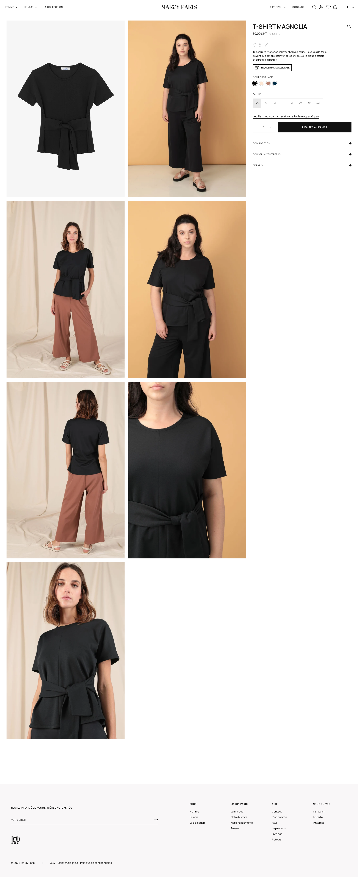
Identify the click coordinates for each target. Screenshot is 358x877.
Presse (235, 828)
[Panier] (335, 7)
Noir (255, 83)
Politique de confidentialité (96, 863)
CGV (52, 863)
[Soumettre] (156, 820)
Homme (194, 811)
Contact (277, 811)
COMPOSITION (261, 143)
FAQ (274, 822)
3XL (310, 103)
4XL (318, 103)
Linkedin (318, 817)
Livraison (277, 834)
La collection (197, 822)
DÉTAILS (258, 165)
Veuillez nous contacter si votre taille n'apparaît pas (286, 116)
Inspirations (279, 828)
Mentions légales (68, 863)
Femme (194, 817)
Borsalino (268, 83)
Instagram (319, 811)
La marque (237, 811)
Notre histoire (239, 817)
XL (292, 103)
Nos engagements (242, 822)
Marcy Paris (27, 863)
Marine (275, 83)
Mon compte (279, 817)
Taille (257, 94)
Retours (276, 839)
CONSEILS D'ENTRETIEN (267, 154)
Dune (261, 83)
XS (257, 103)
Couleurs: (263, 77)
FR (349, 7)
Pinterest (318, 822)
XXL (301, 103)
